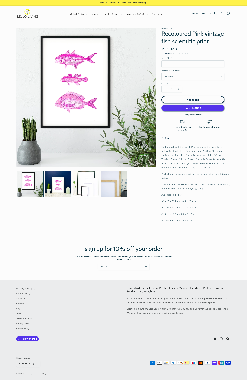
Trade (18, 313)
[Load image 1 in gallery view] (30, 184)
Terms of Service (24, 319)
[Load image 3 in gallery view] (86, 184)
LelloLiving (27, 374)
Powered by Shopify (40, 374)
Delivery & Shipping (25, 288)
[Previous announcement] (17, 2)
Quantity (165, 83)
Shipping (165, 53)
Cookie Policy (22, 329)
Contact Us (21, 303)
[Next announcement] (230, 2)
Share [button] (167, 138)
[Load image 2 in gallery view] (58, 184)
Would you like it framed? (172, 71)
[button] (215, 13)
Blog (18, 308)
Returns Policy (23, 293)
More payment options (193, 115)
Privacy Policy (22, 324)
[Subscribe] (146, 266)
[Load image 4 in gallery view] (114, 184)
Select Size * (166, 58)
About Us (20, 298)
